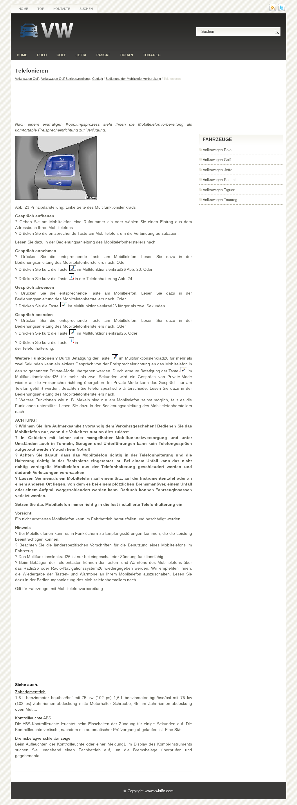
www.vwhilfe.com (159, 790)
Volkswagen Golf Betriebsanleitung (65, 78)
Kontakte (61, 8)
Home (23, 8)
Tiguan (126, 54)
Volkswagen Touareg (220, 199)
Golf (61, 54)
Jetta (81, 54)
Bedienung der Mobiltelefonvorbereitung (133, 78)
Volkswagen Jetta (217, 169)
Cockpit (97, 78)
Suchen (86, 8)
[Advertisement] (103, 101)
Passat (103, 54)
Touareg (151, 54)
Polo (42, 54)
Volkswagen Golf (27, 78)
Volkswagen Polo (217, 149)
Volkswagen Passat (219, 179)
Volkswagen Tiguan (219, 189)
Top (40, 8)
